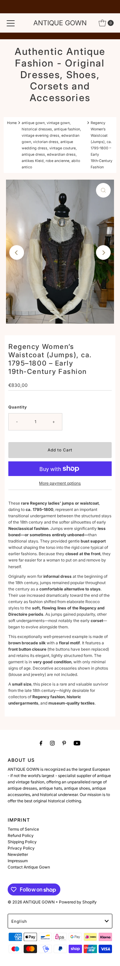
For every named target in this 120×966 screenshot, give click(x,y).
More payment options (60, 483)
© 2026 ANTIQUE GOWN (31, 901)
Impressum (18, 860)
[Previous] (16, 252)
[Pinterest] (64, 743)
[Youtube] (77, 743)
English (19, 921)
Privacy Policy (21, 848)
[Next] (103, 252)
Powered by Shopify (78, 901)
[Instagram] (52, 743)
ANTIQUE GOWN (60, 23)
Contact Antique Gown (29, 867)
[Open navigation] (11, 23)
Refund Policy (21, 835)
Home (12, 123)
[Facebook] (41, 743)
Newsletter (18, 854)
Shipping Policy (22, 841)
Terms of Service (23, 829)
